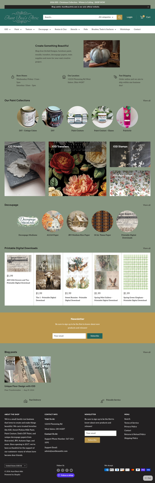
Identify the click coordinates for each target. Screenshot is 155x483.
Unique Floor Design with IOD (20, 386)
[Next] (151, 279)
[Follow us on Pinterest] (67, 470)
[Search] (119, 17)
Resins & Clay (61, 29)
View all (147, 101)
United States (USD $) (14, 466)
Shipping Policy (131, 438)
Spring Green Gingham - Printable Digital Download (135, 299)
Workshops (125, 29)
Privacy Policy (130, 427)
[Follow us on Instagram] (62, 470)
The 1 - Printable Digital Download (46, 299)
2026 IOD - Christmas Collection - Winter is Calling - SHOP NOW (77, 2)
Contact (137, 29)
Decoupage (43, 29)
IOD (6, 29)
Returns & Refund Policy (135, 434)
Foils (86, 29)
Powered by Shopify (12, 475)
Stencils (74, 29)
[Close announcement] (148, 7)
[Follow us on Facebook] (58, 470)
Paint (17, 29)
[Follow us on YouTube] (71, 470)
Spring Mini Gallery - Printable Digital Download (106, 299)
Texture (29, 29)
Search (127, 419)
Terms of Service (131, 423)
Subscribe (95, 336)
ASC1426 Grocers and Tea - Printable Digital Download (18, 281)
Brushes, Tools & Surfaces (103, 29)
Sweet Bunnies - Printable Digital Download (76, 299)
